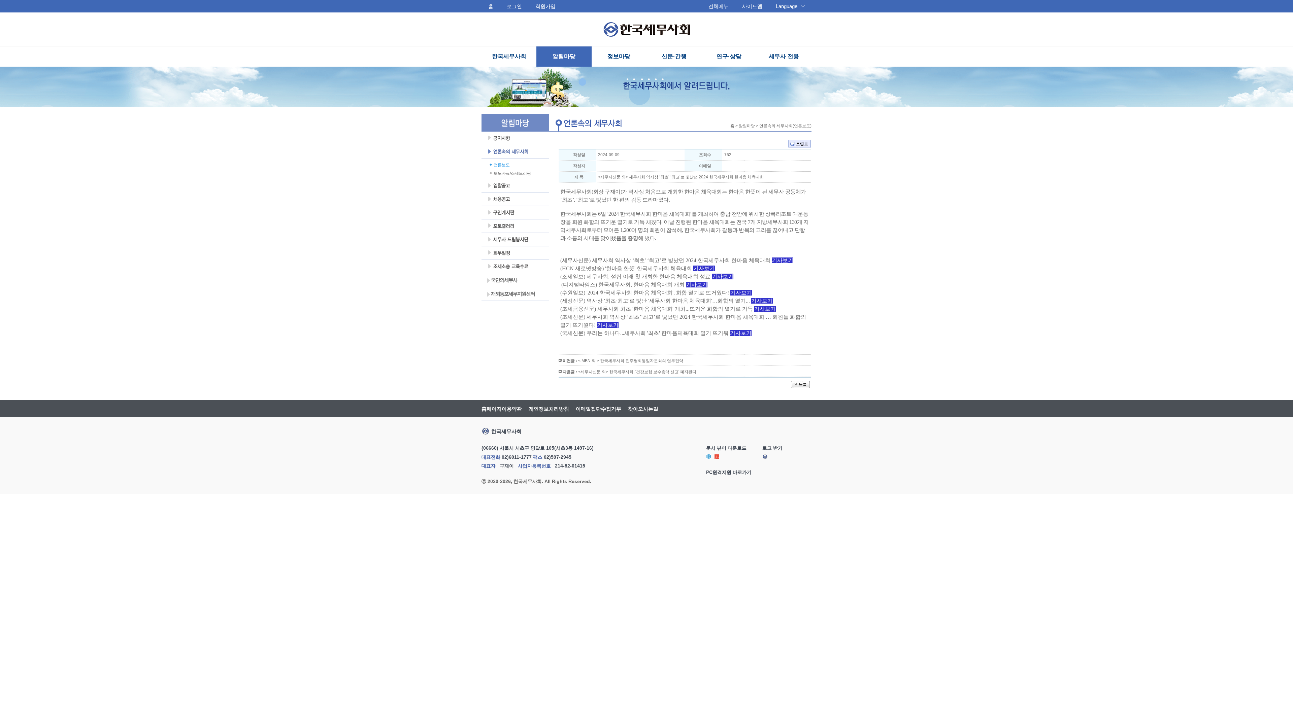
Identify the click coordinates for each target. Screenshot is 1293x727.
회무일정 (515, 253)
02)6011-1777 (517, 457)
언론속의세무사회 (515, 152)
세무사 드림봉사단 (515, 239)
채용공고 (515, 199)
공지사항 (515, 138)
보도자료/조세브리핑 (512, 173)
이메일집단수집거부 (598, 409)
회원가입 (545, 6)
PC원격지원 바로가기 (729, 472)
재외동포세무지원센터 (511, 293)
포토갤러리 (515, 226)
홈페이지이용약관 (502, 409)
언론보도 (502, 165)
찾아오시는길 (643, 409)
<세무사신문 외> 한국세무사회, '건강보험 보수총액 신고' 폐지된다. (637, 372)
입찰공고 (515, 186)
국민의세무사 (502, 280)
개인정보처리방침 (549, 409)
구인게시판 (515, 212)
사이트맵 (752, 6)
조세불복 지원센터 (515, 266)
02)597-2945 (557, 457)
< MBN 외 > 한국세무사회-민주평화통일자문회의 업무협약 (630, 360)
